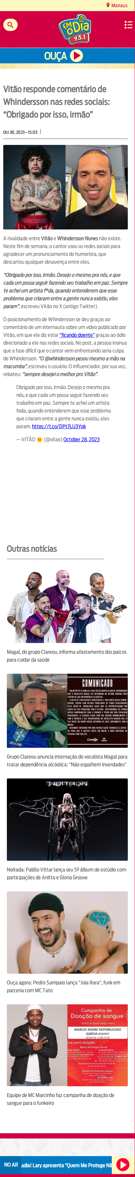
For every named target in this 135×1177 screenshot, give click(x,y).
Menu (128, 25)
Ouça (55, 56)
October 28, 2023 (81, 439)
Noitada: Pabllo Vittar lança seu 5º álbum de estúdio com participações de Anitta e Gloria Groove (66, 874)
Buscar (10, 25)
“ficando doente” (77, 335)
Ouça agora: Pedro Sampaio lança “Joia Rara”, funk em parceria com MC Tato (63, 987)
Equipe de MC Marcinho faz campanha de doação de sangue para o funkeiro (60, 1099)
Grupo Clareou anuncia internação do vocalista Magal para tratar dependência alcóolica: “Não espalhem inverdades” (67, 761)
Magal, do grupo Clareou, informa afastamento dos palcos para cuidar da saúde (67, 656)
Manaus (118, 5)
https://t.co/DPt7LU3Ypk (59, 426)
